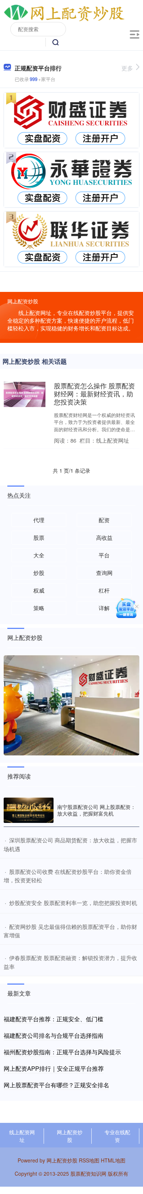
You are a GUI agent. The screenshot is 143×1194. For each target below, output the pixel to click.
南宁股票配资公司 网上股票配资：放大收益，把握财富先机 (96, 810)
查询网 (104, 572)
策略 (38, 608)
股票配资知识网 (88, 1173)
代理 (38, 520)
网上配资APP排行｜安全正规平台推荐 (54, 1068)
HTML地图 (113, 1160)
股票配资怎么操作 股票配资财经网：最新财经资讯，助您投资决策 (94, 393)
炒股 (38, 572)
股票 (38, 537)
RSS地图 (89, 1160)
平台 (104, 555)
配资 (104, 520)
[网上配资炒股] (64, 12)
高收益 (104, 537)
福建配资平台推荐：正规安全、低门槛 (53, 1019)
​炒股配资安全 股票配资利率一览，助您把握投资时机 (73, 903)
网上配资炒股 (69, 1135)
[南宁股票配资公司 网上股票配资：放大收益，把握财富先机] (29, 810)
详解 (104, 608)
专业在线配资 (117, 1135)
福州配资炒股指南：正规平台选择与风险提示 (62, 1052)
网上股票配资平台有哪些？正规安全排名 (56, 1085)
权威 (38, 590)
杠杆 (104, 590)
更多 (127, 68)
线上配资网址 (22, 1135)
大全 (38, 555)
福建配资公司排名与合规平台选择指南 (53, 1035)
